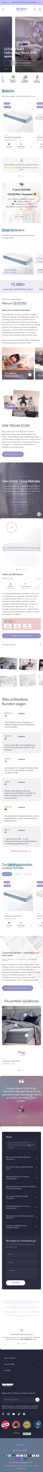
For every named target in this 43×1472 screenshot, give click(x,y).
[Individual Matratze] (17, 116)
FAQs (28, 1145)
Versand (30, 1466)
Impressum (35, 1466)
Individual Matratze (12, 137)
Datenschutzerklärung (18, 1466)
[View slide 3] (24, 176)
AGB (26, 1466)
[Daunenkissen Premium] (25, 1015)
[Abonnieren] (37, 1400)
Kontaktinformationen (21, 1468)
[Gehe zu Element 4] (24, 569)
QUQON (6, 135)
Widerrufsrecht (8, 1466)
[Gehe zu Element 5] (26, 569)
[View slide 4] (25, 1344)
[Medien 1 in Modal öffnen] (37, 531)
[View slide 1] (19, 176)
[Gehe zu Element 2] (19, 569)
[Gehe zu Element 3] (21, 569)
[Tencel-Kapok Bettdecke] (16, 1025)
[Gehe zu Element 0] (17, 569)
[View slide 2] (21, 176)
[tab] (7, 874)
